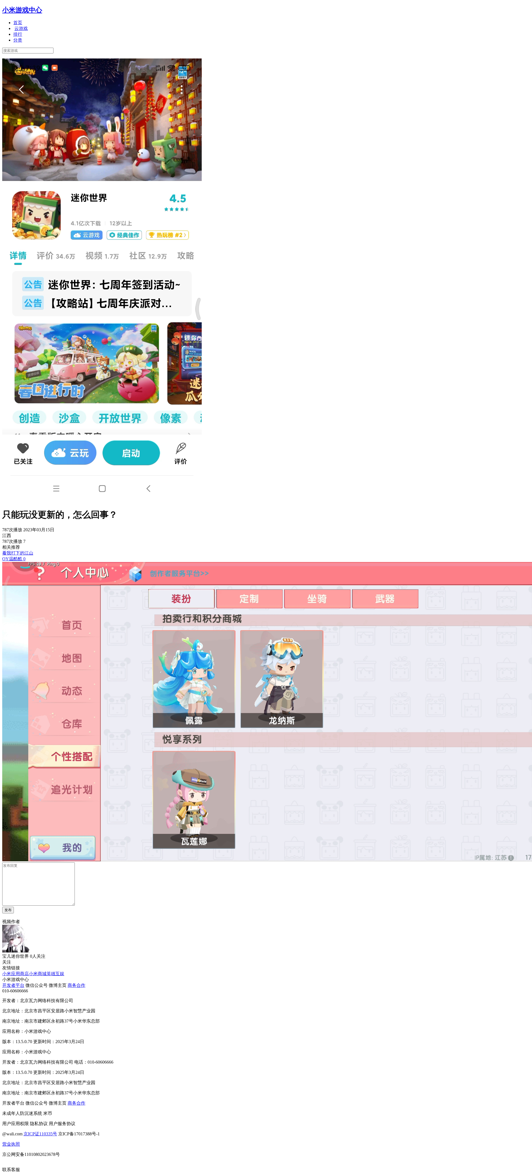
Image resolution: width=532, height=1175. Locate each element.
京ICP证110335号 (40, 1133)
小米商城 (38, 973)
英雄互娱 (55, 973)
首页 (17, 22)
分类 (17, 40)
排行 (17, 34)
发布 (8, 910)
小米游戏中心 (22, 10)
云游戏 (21, 28)
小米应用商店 (15, 973)
